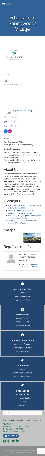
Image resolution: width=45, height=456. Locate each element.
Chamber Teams (22, 322)
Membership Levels (22, 296)
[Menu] (41, 4)
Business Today (22, 394)
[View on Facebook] (6, 132)
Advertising (22, 405)
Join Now (22, 293)
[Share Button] (6, 81)
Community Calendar (22, 344)
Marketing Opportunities (22, 348)
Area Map (22, 401)
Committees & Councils (22, 373)
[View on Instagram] (10, 132)
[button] (11, 436)
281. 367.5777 (8, 424)
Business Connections (22, 376)
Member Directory (22, 325)
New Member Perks (22, 300)
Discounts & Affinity (22, 351)
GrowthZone (31, 453)
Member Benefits (22, 318)
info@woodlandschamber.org (14, 432)
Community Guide (22, 398)
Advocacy (22, 369)
